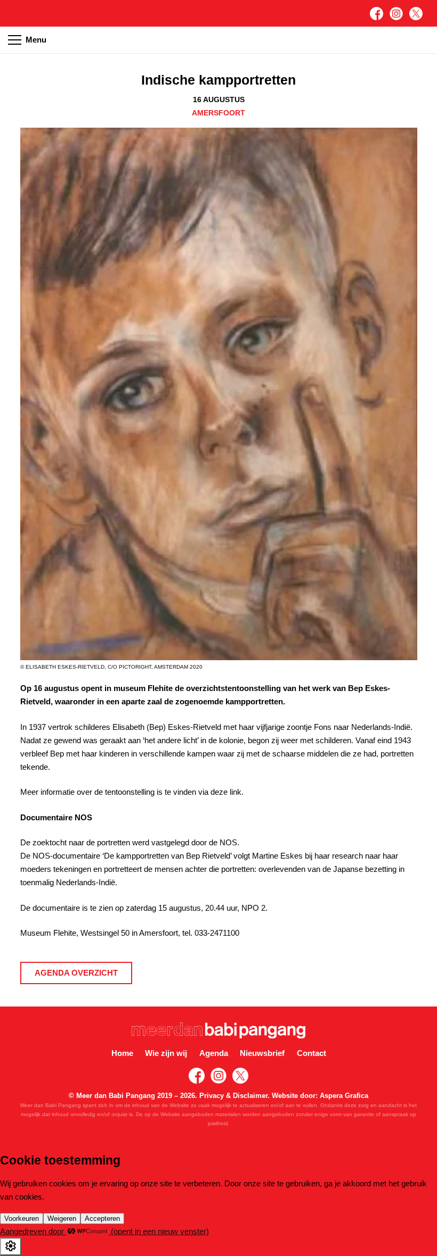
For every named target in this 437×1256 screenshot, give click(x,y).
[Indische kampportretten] (218, 134)
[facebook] (376, 13)
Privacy (211, 1096)
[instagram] (396, 13)
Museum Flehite (48, 932)
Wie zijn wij (166, 1053)
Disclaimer (250, 1096)
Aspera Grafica (344, 1096)
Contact (311, 1053)
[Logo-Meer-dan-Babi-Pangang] (218, 1030)
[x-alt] (416, 13)
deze (219, 791)
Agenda (213, 1053)
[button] (423, 40)
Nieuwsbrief (262, 1053)
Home (122, 1053)
